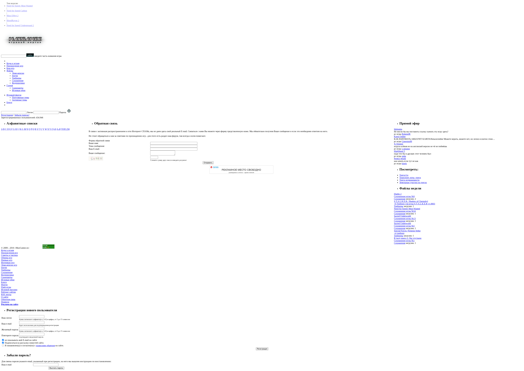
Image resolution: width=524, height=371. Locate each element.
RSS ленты (6, 294)
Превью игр (6, 260)
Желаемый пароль (10, 329)
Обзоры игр (6, 258)
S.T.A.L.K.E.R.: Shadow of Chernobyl (411, 201)
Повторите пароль (10, 335)
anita (404, 156)
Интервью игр (7, 262)
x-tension (406, 149)
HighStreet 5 (399, 151)
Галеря (10, 85)
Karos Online (400, 136)
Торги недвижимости (409, 180)
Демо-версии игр (9, 265)
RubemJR (406, 134)
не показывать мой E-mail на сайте (20, 340)
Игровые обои (18, 90)
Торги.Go (403, 175)
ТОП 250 (65, 129)
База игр (10, 68)
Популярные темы (20, 97)
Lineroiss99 (407, 141)
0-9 (54, 129)
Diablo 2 (397, 194)
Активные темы (19, 100)
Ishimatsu (398, 129)
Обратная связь (8, 299)
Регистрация (7, 115)
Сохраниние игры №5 (404, 226)
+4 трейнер (399, 233)
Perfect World (400, 158)
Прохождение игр (15, 66)
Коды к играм (13, 63)
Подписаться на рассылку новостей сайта (24, 343)
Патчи (15, 76)
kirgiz (404, 163)
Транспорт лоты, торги (410, 177)
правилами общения (45, 345)
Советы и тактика (9, 255)
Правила (5, 302)
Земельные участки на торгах (413, 182)
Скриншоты (17, 88)
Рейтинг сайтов (8, 292)
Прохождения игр (9, 253)
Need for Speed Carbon (17, 11)
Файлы (10, 71)
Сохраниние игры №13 (405, 218)
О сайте (4, 297)
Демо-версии (18, 73)
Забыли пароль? (21, 115)
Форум (4, 285)
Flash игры (6, 287)
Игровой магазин (9, 289)
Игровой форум (14, 95)
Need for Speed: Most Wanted (20, 6)
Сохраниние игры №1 (404, 240)
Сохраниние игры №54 (405, 211)
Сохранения (17, 80)
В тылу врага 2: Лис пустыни (407, 238)
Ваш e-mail (6, 324)
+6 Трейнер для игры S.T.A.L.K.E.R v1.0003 (414, 204)
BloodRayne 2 (13, 20)
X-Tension (398, 144)
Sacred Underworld (402, 216)
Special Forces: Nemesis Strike (407, 231)
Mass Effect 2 (12, 15)
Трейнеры (16, 78)
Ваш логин (7, 318)
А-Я (59, 129)
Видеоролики (18, 83)
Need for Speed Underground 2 (20, 25)
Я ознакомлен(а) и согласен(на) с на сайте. (34, 345)
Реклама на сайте (9, 304)
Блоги (9, 102)
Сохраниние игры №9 (404, 196)
